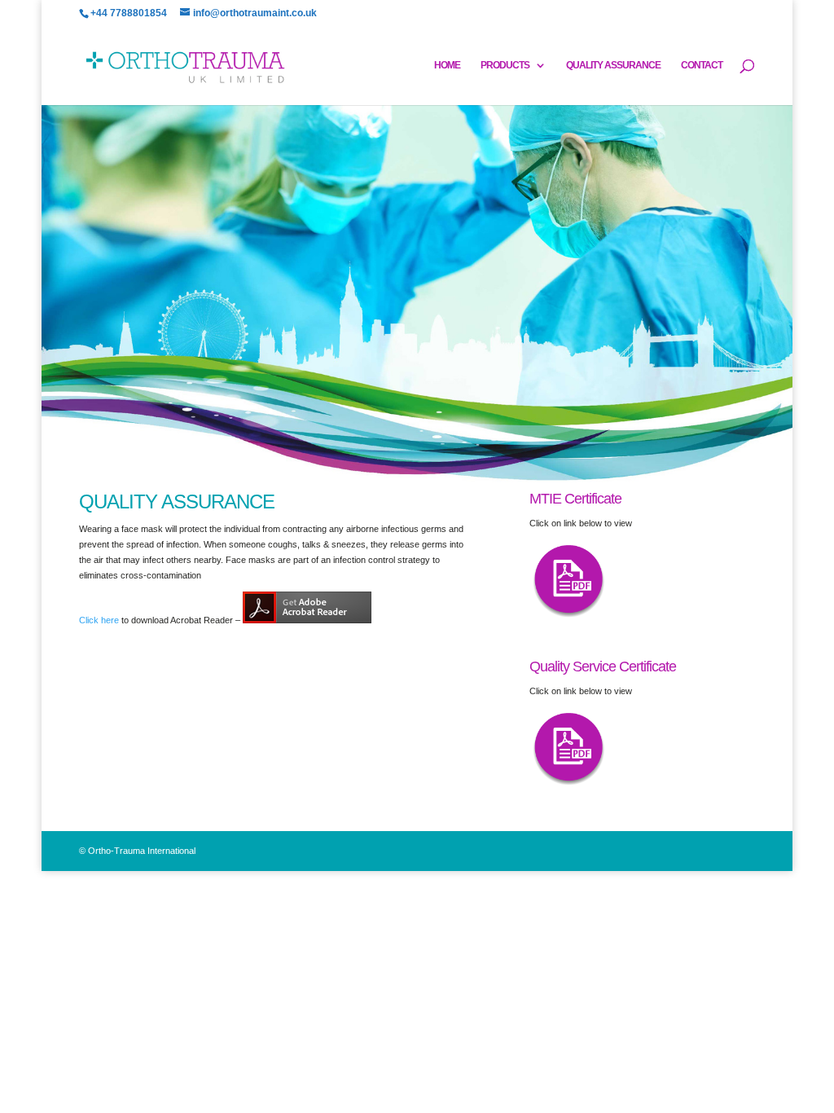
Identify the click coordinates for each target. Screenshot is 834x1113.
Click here (99, 620)
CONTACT (701, 65)
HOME (447, 65)
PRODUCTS (505, 65)
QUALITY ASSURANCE (613, 65)
